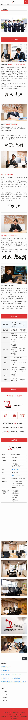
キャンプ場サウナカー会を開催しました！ (11, 678)
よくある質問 (5, 712)
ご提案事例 (5, 691)
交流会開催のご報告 (6, 670)
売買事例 (5, 697)
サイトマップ (18, 714)
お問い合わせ (15, 712)
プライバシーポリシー (11, 714)
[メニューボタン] (2, 2)
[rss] (14, 709)
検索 (24, 658)
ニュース (5, 694)
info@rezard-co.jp (15, 475)
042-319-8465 (14, 469)
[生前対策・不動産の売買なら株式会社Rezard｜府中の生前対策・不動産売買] (14, 2)
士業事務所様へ (22, 712)
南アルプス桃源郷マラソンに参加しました (11, 674)
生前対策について (7, 700)
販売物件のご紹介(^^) (6, 666)
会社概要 (10, 712)
